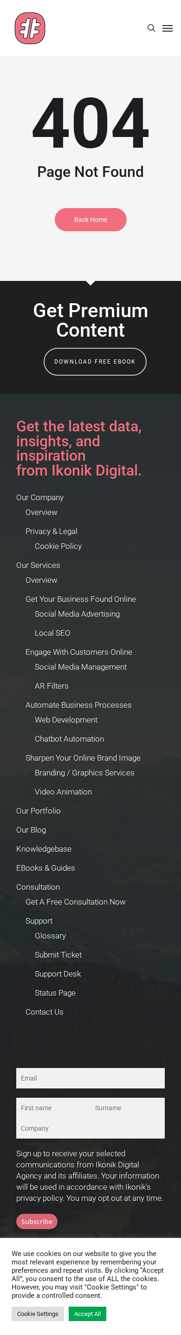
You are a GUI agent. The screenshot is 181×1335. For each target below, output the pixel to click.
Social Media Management (81, 666)
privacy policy (39, 1198)
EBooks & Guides (45, 868)
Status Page (55, 992)
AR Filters (52, 685)
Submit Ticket (58, 954)
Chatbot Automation (69, 738)
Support (39, 920)
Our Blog (31, 829)
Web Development (66, 719)
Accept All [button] (87, 1313)
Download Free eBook (95, 361)
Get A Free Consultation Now (76, 901)
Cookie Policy (58, 546)
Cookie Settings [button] (37, 1313)
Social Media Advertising (77, 614)
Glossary (50, 935)
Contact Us (45, 1011)
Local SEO (53, 633)
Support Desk (58, 973)
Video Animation (63, 791)
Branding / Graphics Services (85, 772)
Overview (42, 512)
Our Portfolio (38, 810)
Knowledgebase (43, 848)
